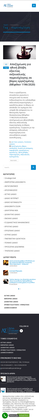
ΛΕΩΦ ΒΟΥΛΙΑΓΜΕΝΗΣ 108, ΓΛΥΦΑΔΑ (15, 367)
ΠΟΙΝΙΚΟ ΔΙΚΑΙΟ (11, 243)
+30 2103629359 (20, 370)
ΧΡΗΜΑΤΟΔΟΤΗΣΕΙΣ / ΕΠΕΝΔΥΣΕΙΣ (16, 309)
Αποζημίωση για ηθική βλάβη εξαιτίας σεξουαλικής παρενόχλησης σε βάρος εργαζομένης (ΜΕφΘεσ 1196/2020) (22, 74)
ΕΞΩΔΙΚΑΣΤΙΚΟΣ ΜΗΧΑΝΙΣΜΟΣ (17, 222)
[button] (19, 294)
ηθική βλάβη (23, 152)
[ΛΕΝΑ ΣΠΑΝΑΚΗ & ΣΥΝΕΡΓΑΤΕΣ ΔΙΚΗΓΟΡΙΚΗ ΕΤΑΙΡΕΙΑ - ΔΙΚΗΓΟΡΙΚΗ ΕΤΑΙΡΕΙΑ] (8, 6)
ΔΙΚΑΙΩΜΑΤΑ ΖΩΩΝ (12, 206)
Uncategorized (10, 178)
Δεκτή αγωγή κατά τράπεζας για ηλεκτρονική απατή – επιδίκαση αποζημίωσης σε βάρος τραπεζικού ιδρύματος (21, 274)
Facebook (21, 335)
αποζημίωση (16, 146)
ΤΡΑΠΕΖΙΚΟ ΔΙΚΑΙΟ (12, 251)
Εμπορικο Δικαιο (10, 303)
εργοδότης (13, 152)
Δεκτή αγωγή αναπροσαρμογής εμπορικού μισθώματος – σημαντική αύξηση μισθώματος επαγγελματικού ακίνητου (21, 263)
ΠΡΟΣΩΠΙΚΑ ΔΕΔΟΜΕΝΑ (14, 247)
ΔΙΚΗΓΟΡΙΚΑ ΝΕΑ (11, 210)
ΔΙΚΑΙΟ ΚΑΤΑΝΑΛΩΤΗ (13, 202)
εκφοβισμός (13, 150)
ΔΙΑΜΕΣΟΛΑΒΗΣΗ (10, 312)
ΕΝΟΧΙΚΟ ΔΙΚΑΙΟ (11, 218)
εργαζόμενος (24, 150)
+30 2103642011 (7, 370)
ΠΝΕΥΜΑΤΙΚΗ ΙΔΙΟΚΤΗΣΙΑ (15, 239)
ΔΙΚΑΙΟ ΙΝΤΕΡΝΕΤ (12, 198)
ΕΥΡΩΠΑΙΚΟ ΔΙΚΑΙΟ (12, 230)
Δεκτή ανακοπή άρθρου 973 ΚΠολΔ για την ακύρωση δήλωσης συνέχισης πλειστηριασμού (22, 285)
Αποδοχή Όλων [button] (23, 415)
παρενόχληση (14, 154)
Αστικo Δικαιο (9, 300)
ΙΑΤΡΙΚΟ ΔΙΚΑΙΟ (11, 235)
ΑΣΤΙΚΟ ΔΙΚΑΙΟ (17, 142)
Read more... (14, 160)
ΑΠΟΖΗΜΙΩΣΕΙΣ (11, 190)
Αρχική (6, 25)
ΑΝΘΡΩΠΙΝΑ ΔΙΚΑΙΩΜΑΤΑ (15, 182)
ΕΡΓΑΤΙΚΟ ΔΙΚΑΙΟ (11, 226)
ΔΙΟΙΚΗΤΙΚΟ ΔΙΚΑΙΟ (12, 214)
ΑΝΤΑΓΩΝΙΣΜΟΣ (11, 186)
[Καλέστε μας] (5, 415)
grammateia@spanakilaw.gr (11, 373)
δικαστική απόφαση (25, 148)
